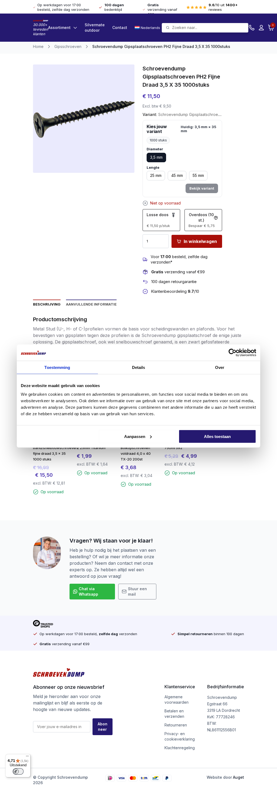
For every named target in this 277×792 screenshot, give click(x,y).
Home (38, 46)
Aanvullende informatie (91, 304)
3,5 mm (156, 157)
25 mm (155, 175)
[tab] (47, 304)
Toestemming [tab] (57, 367)
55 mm (198, 175)
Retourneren (175, 725)
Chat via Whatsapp (88, 591)
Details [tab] (138, 367)
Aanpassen (134, 436)
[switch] (18, 771)
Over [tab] (219, 367)
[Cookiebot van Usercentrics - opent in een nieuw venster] (232, 353)
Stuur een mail (137, 591)
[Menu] (27, 757)
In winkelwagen (200, 241)
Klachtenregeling (179, 747)
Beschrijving (47, 304)
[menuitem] (148, 27)
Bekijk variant (201, 188)
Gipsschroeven (67, 46)
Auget (238, 777)
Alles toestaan (217, 436)
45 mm (177, 175)
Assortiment (59, 27)
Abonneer (102, 727)
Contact (119, 27)
